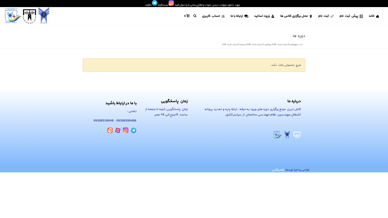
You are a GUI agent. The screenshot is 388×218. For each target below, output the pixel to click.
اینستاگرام (163, 5)
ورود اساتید (262, 16)
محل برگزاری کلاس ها (294, 16)
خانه (371, 16)
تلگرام (148, 5)
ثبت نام (323, 16)
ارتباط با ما (236, 16)
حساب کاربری (211, 16)
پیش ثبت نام (348, 16)
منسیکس (278, 169)
